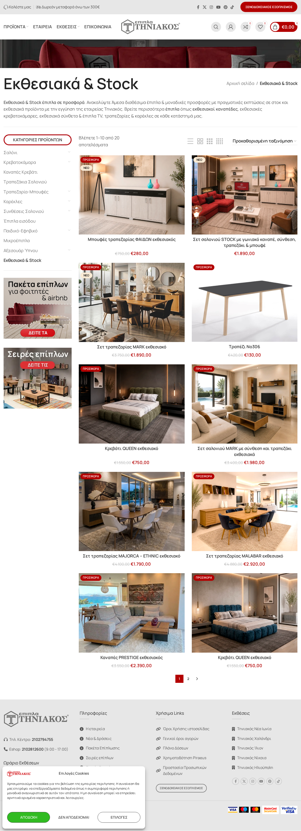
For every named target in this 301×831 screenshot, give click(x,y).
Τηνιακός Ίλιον (250, 748)
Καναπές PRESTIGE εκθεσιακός (131, 657)
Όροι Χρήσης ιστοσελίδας (186, 729)
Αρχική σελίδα (240, 83)
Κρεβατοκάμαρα (20, 162)
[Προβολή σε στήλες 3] (209, 141)
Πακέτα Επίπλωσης (103, 748)
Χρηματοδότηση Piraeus (184, 757)
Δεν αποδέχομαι (73, 817)
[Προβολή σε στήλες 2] (200, 141)
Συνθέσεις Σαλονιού (24, 211)
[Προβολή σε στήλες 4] (219, 141)
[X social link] (204, 7)
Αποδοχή (28, 817)
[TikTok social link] (232, 7)
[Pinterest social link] (225, 7)
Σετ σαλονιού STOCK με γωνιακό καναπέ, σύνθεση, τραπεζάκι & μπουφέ (244, 242)
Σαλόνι (10, 152)
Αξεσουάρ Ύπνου (21, 250)
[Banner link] (38, 308)
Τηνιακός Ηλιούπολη (255, 767)
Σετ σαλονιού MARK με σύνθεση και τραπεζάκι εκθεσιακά (244, 451)
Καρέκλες (13, 201)
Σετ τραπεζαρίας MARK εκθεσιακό (131, 347)
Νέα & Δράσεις (99, 738)
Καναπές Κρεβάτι (21, 172)
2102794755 (42, 739)
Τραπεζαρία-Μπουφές (26, 192)
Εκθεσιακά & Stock (22, 260)
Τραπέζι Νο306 (244, 346)
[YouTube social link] (218, 7)
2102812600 (33, 749)
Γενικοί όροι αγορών (180, 738)
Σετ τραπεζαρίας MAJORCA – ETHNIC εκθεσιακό (131, 556)
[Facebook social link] (198, 7)
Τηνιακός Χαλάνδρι (254, 738)
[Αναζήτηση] (216, 27)
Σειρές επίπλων (99, 757)
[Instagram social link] (211, 7)
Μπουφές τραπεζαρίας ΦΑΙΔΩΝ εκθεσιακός (132, 239)
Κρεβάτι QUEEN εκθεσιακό (131, 448)
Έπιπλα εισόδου (19, 221)
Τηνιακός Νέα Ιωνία (254, 729)
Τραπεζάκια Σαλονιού (25, 182)
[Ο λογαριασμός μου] (230, 27)
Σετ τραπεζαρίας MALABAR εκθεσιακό (244, 556)
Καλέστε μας (19, 7)
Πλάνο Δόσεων (175, 748)
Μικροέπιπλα (17, 240)
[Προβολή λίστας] (190, 141)
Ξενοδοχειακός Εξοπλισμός (268, 7)
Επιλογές (119, 817)
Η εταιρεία (95, 729)
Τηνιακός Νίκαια (251, 757)
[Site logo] (150, 26)
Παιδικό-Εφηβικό (21, 231)
